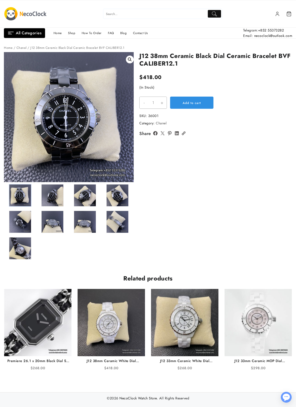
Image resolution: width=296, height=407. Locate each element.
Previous (9, 109)
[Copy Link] (183, 133)
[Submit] (214, 14)
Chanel (21, 47)
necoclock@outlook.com (273, 35)
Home (8, 47)
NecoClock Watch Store (138, 398)
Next (128, 109)
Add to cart (192, 103)
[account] (277, 13)
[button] (130, 59)
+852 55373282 (271, 30)
